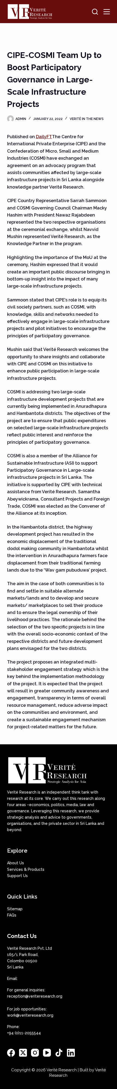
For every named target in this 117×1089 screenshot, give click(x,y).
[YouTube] (47, 1053)
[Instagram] (35, 1053)
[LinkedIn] (71, 1053)
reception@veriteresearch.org (34, 996)
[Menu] (106, 11)
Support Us (17, 876)
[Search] (95, 12)
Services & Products (25, 869)
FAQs (11, 915)
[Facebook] (11, 1053)
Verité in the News (87, 119)
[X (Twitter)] (23, 1053)
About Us (15, 863)
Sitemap (15, 909)
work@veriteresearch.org (30, 1015)
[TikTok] (59, 1053)
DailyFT (44, 136)
